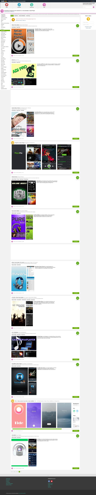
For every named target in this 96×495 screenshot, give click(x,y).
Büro (1, 21)
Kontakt (49, 485)
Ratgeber (2, 68)
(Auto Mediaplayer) (22, 332)
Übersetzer (2, 80)
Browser (2, 38)
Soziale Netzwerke (3, 72)
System (2, 25)
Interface (2, 52)
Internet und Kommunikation (5, 23)
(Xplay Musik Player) (23, 24)
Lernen (2, 56)
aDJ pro (13, 59)
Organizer (2, 65)
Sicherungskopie (3, 69)
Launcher (2, 54)
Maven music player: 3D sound (18, 262)
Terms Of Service (21, 493)
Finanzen (2, 45)
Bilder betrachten (3, 37)
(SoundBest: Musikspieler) (27, 363)
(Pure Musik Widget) (23, 210)
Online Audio (3, 61)
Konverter (2, 53)
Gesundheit (22, 110)
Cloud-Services (24, 299)
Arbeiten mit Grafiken (4, 17)
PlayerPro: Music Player (25, 142)
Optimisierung (3, 64)
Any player (14, 435)
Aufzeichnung (3, 33)
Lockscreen (2, 57)
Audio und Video (14, 179)
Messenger (2, 60)
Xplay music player (15, 24)
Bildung (2, 20)
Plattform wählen (50, 484)
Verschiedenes (3, 27)
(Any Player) (18, 435)
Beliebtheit (16, 15)
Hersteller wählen (50, 483)
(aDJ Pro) (17, 59)
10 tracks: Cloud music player (17, 297)
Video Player (23, 334)
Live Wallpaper (8, 482)
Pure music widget (15, 210)
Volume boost (14, 176)
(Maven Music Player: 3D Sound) (30, 262)
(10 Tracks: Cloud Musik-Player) (29, 297)
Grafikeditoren (3, 50)
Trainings (2, 77)
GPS (1, 49)
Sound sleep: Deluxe (16, 107)
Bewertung (28, 15)
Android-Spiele (8, 478)
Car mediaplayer (15, 332)
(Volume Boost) (20, 176)
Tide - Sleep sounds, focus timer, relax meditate (37, 401)
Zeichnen (2, 87)
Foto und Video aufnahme (4, 46)
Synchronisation (3, 73)
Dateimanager (3, 41)
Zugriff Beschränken (4, 88)
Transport (2, 79)
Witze (2, 84)
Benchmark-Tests (3, 34)
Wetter (2, 83)
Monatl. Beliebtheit (22, 15)
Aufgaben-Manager (3, 31)
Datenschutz (3, 42)
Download (75, 55)
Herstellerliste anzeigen (88, 26)
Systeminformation (3, 75)
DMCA (25, 493)
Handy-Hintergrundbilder (9, 483)
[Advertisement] (5, 106)
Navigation (2, 24)
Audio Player (3, 30)
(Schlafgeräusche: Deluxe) (25, 107)
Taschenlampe (3, 76)
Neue (12, 15)
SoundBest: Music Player (17, 363)
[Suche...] (94, 7)
